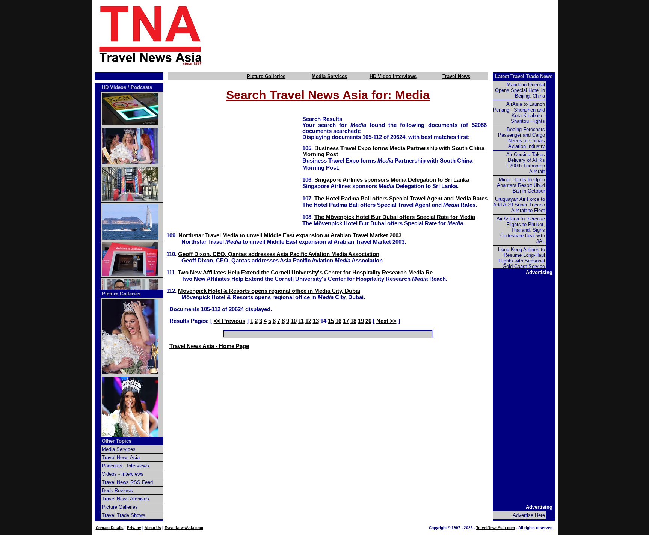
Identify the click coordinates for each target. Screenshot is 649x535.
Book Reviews (117, 490)
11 (301, 321)
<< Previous (229, 321)
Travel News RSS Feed (127, 482)
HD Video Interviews (393, 76)
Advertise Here (529, 515)
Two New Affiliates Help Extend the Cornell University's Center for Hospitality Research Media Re (305, 273)
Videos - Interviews (122, 474)
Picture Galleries (266, 76)
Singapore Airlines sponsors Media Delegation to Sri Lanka (391, 180)
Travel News (456, 76)
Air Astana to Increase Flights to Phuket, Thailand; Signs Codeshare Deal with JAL (521, 230)
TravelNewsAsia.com (184, 528)
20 (368, 321)
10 (294, 321)
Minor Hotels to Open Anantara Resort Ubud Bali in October (521, 185)
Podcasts (141, 87)
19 (361, 321)
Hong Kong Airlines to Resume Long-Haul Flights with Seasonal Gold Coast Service (521, 258)
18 (353, 321)
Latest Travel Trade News (523, 76)
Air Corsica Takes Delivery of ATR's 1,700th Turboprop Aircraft (525, 163)
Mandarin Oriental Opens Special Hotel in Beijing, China (520, 90)
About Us (153, 528)
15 (331, 321)
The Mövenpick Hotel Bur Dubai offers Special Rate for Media (394, 217)
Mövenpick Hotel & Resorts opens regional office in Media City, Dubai (269, 291)
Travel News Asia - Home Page (209, 346)
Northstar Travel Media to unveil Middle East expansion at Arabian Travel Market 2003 (289, 235)
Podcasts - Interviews (125, 466)
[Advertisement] (393, 35)
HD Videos (114, 87)
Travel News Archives (125, 499)
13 (316, 321)
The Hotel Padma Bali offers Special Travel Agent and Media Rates (401, 199)
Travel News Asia (121, 457)
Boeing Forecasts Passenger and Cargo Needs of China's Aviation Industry (521, 138)
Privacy (134, 528)
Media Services (329, 76)
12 (308, 321)
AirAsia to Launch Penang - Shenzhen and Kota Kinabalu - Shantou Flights (519, 112)
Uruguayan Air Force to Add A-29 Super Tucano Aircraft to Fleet (519, 204)
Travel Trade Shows (123, 515)
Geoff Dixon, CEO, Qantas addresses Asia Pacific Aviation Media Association (278, 254)
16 (338, 321)
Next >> (386, 321)
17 (346, 321)
